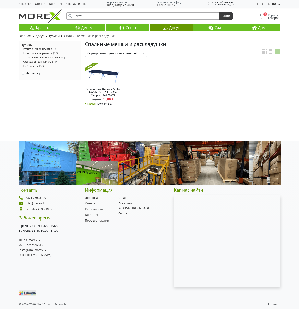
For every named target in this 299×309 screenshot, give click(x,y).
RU (274, 4)
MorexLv (31, 245)
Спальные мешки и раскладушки (43, 57)
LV (278, 4)
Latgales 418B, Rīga (39, 209)
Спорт (130, 27)
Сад (217, 27)
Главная (25, 36)
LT (264, 4)
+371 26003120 (167, 5)
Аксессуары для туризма (38, 61)
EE (259, 4)
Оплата (40, 4)
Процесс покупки (97, 220)
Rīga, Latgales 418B (120, 5)
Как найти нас (76, 4)
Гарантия (55, 4)
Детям (86, 27)
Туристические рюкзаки (37, 53)
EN (268, 4)
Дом (261, 27)
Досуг (173, 27)
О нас (122, 198)
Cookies (123, 213)
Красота (42, 27)
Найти (225, 16)
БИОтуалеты (30, 66)
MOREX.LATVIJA (36, 255)
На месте (34, 73)
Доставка (25, 4)
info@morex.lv (35, 203)
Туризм (27, 45)
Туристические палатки (37, 49)
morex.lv (29, 240)
